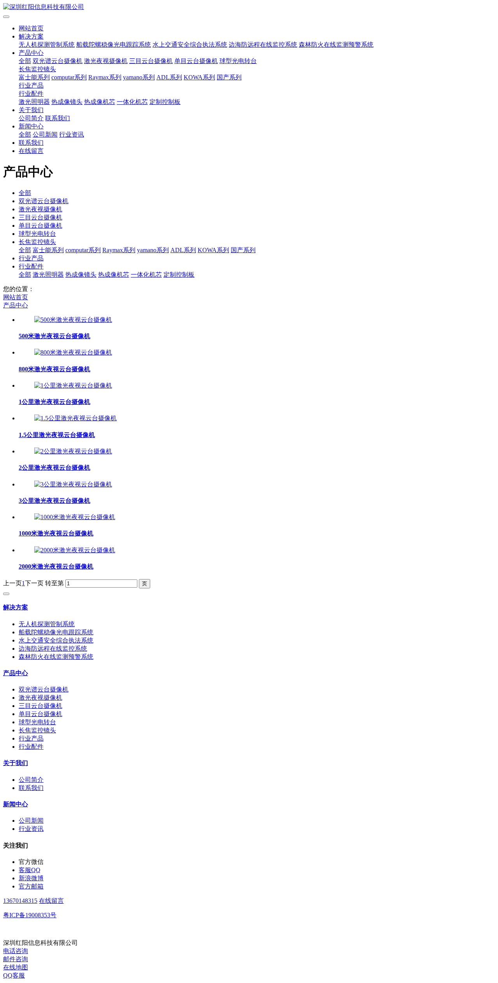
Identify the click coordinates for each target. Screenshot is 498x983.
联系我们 (57, 118)
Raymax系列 (104, 77)
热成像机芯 (99, 101)
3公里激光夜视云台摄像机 (54, 500)
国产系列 (229, 77)
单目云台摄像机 (196, 61)
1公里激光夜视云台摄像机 (54, 401)
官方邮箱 (31, 886)
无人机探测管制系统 (47, 44)
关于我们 (31, 110)
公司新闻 (45, 134)
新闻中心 (31, 126)
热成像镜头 (66, 101)
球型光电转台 (238, 61)
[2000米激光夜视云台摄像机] (74, 550)
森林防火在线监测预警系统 (336, 44)
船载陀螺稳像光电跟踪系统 (113, 44)
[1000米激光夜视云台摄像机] (74, 517)
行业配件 (31, 93)
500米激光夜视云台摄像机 (54, 336)
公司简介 (31, 118)
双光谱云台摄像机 (57, 61)
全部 (25, 61)
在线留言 (31, 150)
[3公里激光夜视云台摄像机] (73, 484)
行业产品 (31, 85)
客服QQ (29, 870)
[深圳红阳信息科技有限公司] (249, 7)
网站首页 (31, 28)
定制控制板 (165, 101)
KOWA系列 (199, 77)
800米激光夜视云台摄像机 (54, 369)
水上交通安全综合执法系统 (190, 44)
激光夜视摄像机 (106, 61)
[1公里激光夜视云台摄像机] (73, 385)
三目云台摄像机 (151, 61)
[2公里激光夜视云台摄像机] (73, 451)
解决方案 (31, 36)
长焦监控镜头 (37, 69)
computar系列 (69, 77)
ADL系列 (169, 77)
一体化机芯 (132, 101)
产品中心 (31, 52)
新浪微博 (31, 878)
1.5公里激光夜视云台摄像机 (57, 435)
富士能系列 (34, 77)
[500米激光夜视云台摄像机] (73, 319)
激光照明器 (34, 101)
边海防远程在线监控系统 (263, 44)
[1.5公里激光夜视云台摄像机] (75, 418)
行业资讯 (71, 134)
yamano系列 (139, 77)
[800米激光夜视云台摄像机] (73, 352)
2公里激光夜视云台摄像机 (54, 467)
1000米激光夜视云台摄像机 (56, 533)
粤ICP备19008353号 (29, 915)
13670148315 (20, 900)
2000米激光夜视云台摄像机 (56, 566)
